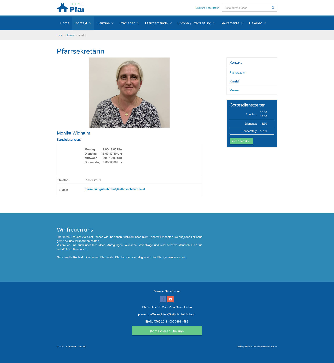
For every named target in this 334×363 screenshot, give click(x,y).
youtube (170, 299)
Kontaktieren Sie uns (167, 330)
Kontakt (236, 62)
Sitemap (82, 346)
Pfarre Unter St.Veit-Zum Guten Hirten (70, 7)
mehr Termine (241, 141)
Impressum (71, 346)
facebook (163, 299)
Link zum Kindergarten (207, 8)
